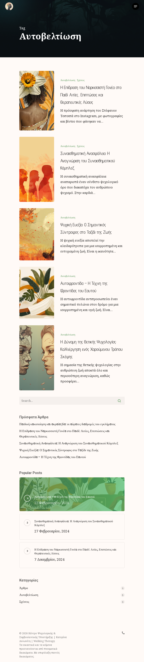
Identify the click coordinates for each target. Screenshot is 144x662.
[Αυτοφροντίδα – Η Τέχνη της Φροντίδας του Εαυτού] (36, 293)
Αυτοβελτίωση (67, 80)
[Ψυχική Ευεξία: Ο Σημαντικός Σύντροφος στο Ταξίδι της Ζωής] (36, 234)
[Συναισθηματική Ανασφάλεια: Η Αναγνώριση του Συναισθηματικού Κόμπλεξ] (36, 169)
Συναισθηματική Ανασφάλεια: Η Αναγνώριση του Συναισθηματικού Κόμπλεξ (68, 443)
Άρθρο (23, 588)
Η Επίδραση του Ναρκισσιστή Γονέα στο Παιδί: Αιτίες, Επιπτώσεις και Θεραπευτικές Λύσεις (64, 434)
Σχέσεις (81, 80)
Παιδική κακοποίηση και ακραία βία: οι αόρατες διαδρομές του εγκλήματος (67, 424)
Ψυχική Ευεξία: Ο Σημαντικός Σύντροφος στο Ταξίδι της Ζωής (58, 450)
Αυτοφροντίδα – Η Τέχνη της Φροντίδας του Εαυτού (52, 457)
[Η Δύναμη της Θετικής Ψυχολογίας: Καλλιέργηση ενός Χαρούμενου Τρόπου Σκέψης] (36, 357)
